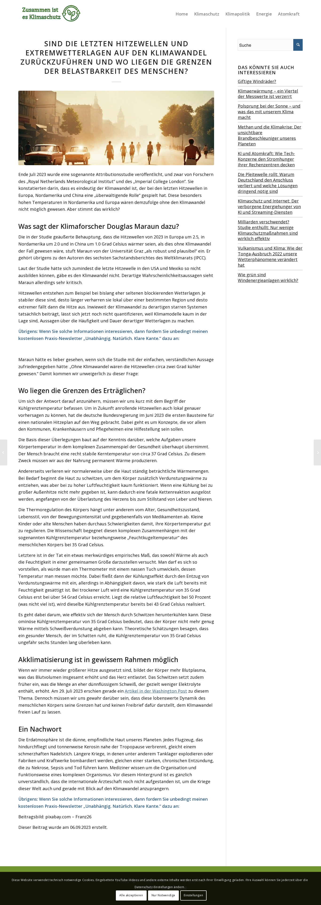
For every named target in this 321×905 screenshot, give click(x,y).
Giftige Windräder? (257, 81)
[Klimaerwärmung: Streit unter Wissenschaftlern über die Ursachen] (3, 452)
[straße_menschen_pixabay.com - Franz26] (116, 128)
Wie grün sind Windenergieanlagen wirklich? (268, 277)
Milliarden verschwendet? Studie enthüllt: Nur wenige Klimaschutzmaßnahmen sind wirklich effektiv (268, 230)
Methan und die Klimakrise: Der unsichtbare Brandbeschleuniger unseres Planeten (269, 135)
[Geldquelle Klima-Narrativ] (317, 452)
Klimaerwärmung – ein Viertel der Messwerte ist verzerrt (268, 93)
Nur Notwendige (163, 895)
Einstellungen (193, 895)
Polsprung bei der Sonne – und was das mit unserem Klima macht (269, 111)
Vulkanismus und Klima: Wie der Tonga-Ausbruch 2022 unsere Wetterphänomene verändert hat (270, 256)
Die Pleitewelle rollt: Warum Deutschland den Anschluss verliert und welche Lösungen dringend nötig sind (268, 183)
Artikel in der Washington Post (156, 691)
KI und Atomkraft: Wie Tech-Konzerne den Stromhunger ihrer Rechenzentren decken (266, 159)
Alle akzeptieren (131, 895)
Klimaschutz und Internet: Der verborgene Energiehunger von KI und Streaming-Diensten (269, 206)
